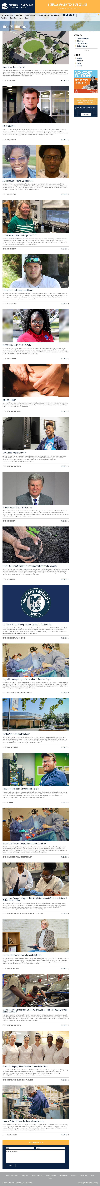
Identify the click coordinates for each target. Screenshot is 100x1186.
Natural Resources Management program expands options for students (29, 565)
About (21, 18)
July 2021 (79, 63)
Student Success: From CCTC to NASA (16, 344)
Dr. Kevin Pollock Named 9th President (17, 507)
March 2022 (80, 61)
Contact (27, 18)
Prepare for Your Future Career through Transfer (20, 788)
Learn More (85, 114)
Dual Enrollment (55, 15)
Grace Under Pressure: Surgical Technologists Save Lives (24, 843)
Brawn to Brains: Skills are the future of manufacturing (23, 1121)
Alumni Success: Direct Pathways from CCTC (19, 235)
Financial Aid (4, 18)
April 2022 (79, 58)
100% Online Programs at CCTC (14, 452)
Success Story (13, 18)
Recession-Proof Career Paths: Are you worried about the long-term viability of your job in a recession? (34, 1010)
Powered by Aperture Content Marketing (88, 1183)
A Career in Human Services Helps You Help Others (21, 954)
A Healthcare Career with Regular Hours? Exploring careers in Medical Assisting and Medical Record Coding (34, 899)
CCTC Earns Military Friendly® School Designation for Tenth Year (27, 624)
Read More (64, 80)
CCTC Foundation (8, 125)
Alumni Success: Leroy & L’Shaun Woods (17, 180)
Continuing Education (43, 15)
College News (19, 15)
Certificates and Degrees (7, 15)
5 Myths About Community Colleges (16, 733)
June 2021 (79, 66)
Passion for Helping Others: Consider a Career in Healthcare (25, 1066)
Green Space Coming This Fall (13, 66)
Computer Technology (30, 15)
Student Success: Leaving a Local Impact (18, 290)
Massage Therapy (9, 399)
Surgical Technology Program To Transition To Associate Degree (26, 679)
